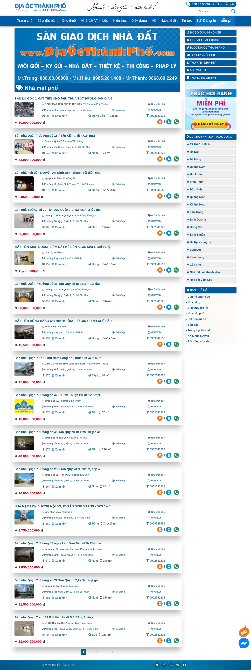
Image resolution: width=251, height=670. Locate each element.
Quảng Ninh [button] (197, 197)
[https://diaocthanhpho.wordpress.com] (177, 665)
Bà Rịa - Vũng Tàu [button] (201, 242)
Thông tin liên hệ (203, 77)
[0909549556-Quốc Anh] (169, 195)
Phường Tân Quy (86, 215)
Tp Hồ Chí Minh (83, 110)
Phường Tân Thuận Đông (78, 623)
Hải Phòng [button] (196, 174)
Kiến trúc (120, 20)
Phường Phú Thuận (97, 104)
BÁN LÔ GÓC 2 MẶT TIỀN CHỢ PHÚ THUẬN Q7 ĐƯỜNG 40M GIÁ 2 (63, 98)
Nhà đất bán (47, 20)
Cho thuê (69, 20)
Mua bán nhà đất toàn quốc (210, 136)
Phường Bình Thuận (70, 401)
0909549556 (157, 190)
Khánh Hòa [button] (197, 204)
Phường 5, (49, 517)
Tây (94, 375)
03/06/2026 (155, 110)
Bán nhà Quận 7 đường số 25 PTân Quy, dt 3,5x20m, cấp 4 (57, 469)
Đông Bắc (98, 115)
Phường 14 (69, 178)
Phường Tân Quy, (53, 221)
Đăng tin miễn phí (218, 20)
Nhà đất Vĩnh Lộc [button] (200, 279)
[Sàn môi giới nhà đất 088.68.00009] (97, 55)
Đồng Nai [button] (195, 227)
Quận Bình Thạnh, (67, 184)
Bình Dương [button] (197, 219)
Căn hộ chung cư (199, 296)
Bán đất (193, 324)
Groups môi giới (202, 55)
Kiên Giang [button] (196, 257)
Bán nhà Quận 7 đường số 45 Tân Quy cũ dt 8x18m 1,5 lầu (57, 284)
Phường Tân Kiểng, (54, 147)
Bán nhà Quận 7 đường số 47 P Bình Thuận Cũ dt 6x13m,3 (57, 395)
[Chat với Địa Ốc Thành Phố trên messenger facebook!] (243, 646)
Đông (95, 190)
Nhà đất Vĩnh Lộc (94, 20)
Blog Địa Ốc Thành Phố (207, 47)
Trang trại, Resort (199, 330)
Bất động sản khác (200, 341)
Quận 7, (71, 110)
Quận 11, (61, 332)
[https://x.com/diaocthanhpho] (157, 665)
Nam (94, 152)
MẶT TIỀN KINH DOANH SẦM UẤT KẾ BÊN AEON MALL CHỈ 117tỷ (62, 247)
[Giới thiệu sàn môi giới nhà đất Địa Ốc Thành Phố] (122, 11)
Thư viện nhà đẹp (203, 62)
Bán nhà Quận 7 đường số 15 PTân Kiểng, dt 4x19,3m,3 (55, 135)
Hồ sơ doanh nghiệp (205, 32)
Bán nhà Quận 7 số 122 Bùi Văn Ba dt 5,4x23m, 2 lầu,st (54, 617)
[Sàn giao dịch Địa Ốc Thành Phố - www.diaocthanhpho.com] (40, 7)
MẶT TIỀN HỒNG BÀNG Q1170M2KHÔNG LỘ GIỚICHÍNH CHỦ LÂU (63, 321)
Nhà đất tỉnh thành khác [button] (205, 272)
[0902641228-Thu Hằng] (169, 121)
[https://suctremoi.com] (184, 665)
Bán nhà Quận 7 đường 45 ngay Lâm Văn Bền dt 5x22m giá (58, 543)
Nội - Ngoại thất (164, 20)
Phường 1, (49, 332)
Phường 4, (49, 258)
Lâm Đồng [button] (196, 212)
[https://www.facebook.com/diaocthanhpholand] (164, 665)
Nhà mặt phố (158, 104)
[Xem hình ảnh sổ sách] (160, 121)
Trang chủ (24, 20)
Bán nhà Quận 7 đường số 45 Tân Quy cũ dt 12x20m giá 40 (58, 432)
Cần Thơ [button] (195, 264)
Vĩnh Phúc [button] (196, 182)
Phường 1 (63, 326)
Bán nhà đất (199, 290)
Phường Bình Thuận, (55, 406)
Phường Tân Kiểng (73, 141)
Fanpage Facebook (204, 40)
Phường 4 (59, 252)
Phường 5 (66, 512)
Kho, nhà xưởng (198, 335)
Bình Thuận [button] (197, 234)
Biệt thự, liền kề (198, 307)
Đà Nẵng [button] (195, 159)
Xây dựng (139, 20)
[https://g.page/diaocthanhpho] (171, 665)
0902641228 (157, 115)
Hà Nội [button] (194, 151)
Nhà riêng (194, 302)
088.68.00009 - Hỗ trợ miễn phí (213, 4)
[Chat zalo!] (243, 635)
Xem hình (61, 116)
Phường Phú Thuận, (55, 110)
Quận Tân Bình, (64, 517)
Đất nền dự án (197, 319)
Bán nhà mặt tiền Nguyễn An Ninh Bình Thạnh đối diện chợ (58, 172)
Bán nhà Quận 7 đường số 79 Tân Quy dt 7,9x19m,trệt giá (57, 580)
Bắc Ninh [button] (195, 189)
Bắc (94, 227)
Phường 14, (50, 184)
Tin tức (187, 20)
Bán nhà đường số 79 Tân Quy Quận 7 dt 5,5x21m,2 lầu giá (58, 209)
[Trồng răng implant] (211, 106)
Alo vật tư (197, 70)
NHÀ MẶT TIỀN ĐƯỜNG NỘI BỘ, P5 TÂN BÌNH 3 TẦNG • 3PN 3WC (63, 506)
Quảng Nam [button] (197, 166)
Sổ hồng (120, 110)
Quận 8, (60, 258)
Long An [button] (195, 249)
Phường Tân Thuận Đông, (58, 629)
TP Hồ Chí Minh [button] (199, 144)
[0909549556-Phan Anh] (169, 269)
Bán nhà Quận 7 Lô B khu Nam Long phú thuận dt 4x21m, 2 (58, 358)
